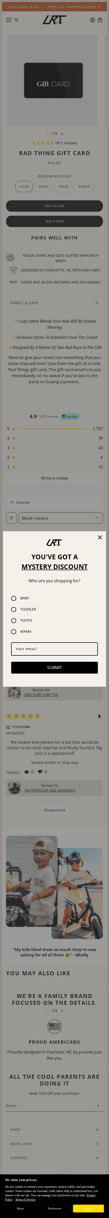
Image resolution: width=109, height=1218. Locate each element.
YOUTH (26, 620)
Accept (88, 1208)
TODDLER (28, 609)
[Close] (100, 537)
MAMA (25, 631)
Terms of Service (25, 1199)
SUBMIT (54, 667)
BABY (24, 598)
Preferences (54, 1208)
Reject (20, 1208)
